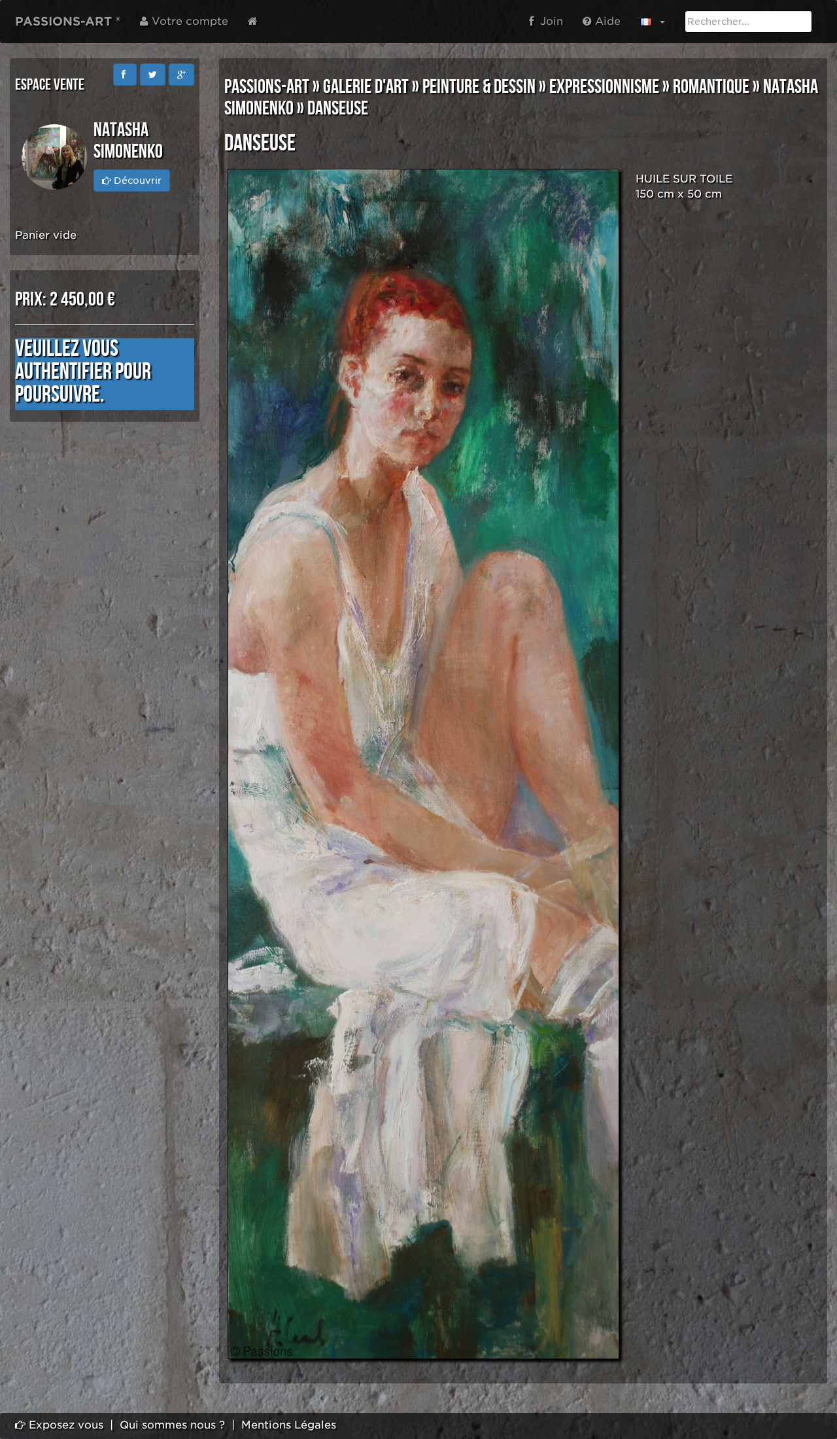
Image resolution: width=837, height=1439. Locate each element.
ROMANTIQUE (711, 87)
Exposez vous (64, 1425)
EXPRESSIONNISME (604, 87)
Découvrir (136, 180)
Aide (606, 21)
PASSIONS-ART (266, 87)
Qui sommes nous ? (172, 1425)
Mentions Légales (288, 1425)
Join (548, 21)
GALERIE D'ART (366, 87)
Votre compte (188, 21)
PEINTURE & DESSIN (479, 87)
